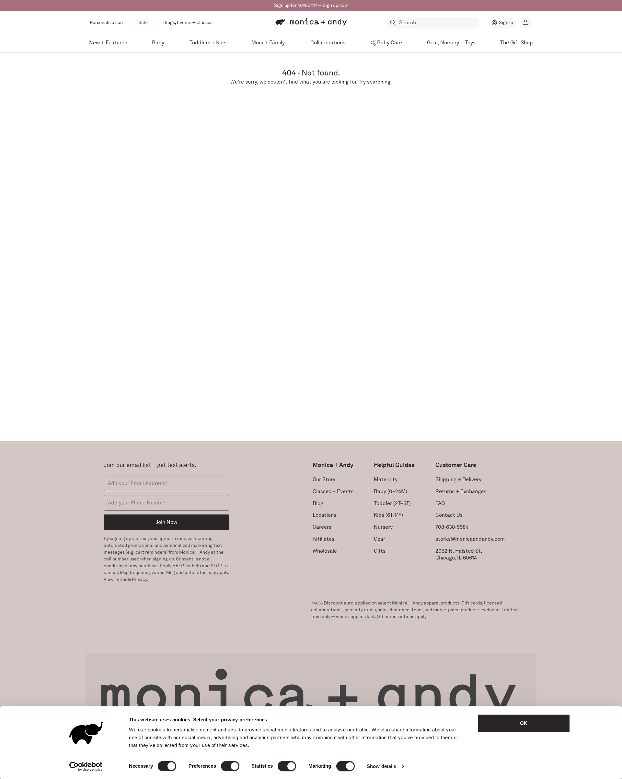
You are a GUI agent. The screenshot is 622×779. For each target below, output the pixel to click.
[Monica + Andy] (311, 22)
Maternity (385, 479)
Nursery (383, 527)
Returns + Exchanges (460, 491)
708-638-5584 (451, 527)
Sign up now (335, 5)
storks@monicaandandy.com (470, 539)
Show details (381, 766)
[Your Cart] (525, 22)
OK (523, 723)
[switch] (230, 766)
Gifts (380, 551)
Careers (322, 527)
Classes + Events (333, 491)
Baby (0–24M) (390, 491)
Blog (318, 503)
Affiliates (323, 539)
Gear (379, 539)
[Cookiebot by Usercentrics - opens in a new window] (86, 766)
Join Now (166, 522)
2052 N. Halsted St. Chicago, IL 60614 (458, 554)
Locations (324, 515)
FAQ (440, 503)
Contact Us (449, 515)
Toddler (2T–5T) (392, 503)
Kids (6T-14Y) (388, 515)
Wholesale (325, 551)
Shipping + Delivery (458, 479)
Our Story (324, 479)
